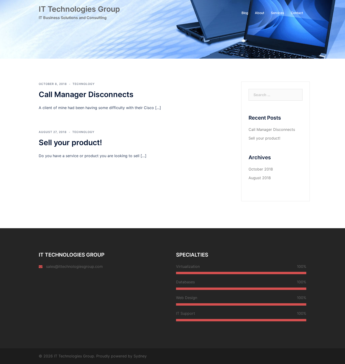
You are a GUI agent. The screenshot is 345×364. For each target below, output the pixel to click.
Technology (84, 84)
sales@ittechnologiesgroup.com (74, 266)
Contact (297, 13)
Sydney (140, 356)
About (259, 13)
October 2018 (261, 169)
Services (277, 13)
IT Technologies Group (79, 9)
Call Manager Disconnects (86, 94)
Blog (245, 13)
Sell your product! (70, 142)
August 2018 (260, 177)
